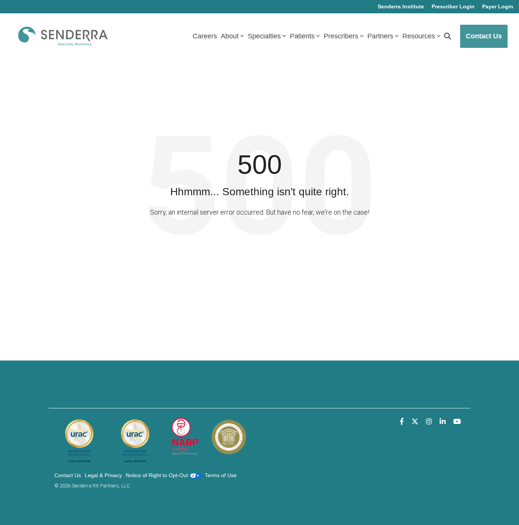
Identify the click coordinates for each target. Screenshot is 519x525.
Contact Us (484, 36)
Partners (380, 36)
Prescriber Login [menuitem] (453, 6)
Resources (418, 36)
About (230, 36)
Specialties (264, 36)
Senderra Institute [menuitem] (401, 6)
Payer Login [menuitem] (497, 6)
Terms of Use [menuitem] (221, 475)
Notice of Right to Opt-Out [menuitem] (158, 475)
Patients (302, 36)
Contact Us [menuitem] (67, 475)
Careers (205, 36)
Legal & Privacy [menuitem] (103, 475)
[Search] (448, 36)
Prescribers (341, 36)
